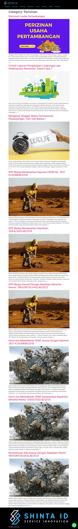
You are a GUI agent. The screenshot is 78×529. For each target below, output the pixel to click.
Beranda (7, 6)
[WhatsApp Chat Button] (74, 525)
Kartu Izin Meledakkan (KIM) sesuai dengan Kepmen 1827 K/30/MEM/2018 (39, 342)
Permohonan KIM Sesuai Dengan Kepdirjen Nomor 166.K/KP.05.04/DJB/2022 (37, 454)
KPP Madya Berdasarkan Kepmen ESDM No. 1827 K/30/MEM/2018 (37, 173)
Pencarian (15, 6)
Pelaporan (30, 6)
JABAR (51, 6)
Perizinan (22, 6)
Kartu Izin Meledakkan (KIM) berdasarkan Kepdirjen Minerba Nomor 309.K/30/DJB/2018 (38, 398)
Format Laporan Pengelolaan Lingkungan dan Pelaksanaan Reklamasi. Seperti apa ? (35, 67)
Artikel (37, 6)
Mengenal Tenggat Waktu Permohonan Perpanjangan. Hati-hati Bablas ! (31, 117)
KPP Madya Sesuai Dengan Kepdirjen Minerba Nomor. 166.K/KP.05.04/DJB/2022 (35, 286)
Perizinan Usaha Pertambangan (27, 16)
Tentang (44, 6)
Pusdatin (57, 6)
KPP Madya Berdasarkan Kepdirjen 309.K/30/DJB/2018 (28, 230)
